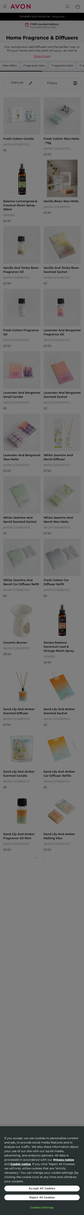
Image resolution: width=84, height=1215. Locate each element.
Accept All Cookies (42, 1188)
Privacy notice (63, 1160)
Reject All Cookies (42, 1197)
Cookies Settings (42, 1207)
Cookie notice (20, 1164)
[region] (42, 1170)
